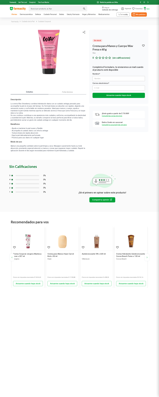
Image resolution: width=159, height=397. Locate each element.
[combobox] (58, 8)
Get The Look (22, 2)
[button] (140, 2)
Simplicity (32, 2)
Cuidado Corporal (44, 21)
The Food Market (43, 2)
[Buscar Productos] (84, 8)
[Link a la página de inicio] (15, 22)
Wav (94, 53)
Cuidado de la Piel (28, 21)
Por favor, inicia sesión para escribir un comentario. (102, 199)
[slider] (79, 2)
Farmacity (13, 2)
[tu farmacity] (123, 14)
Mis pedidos (140, 14)
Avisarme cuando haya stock (118, 95)
